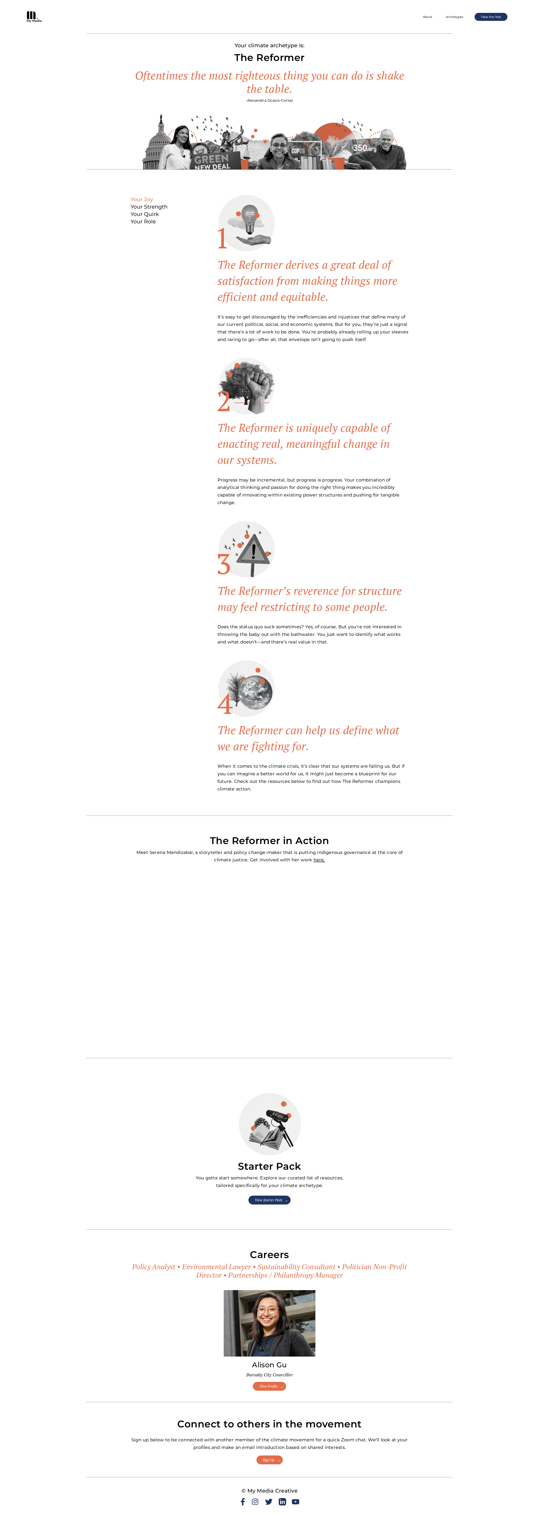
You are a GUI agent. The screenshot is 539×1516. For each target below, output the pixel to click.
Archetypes (454, 17)
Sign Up (268, 1460)
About (427, 17)
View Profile (268, 1386)
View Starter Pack (268, 1200)
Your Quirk (145, 214)
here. (319, 859)
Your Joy (142, 199)
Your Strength (149, 207)
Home (523, 43)
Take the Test (491, 17)
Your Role (143, 221)
